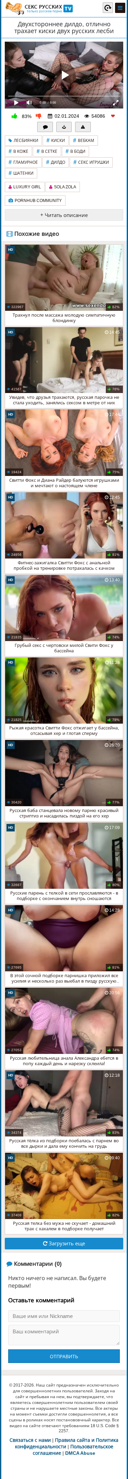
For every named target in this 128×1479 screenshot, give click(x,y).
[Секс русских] (38, 8)
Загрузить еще (66, 1243)
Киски (55, 140)
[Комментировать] (45, 127)
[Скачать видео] (64, 127)
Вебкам (83, 140)
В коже (18, 151)
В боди (75, 151)
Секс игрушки (91, 162)
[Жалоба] (83, 127)
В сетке (47, 151)
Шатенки (21, 173)
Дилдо (55, 162)
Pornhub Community (38, 200)
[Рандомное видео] (108, 7)
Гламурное (23, 162)
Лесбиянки (26, 140)
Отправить (64, 1356)
